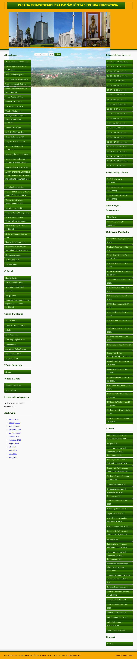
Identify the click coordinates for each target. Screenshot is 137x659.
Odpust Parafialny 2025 (116, 513)
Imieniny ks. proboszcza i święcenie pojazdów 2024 (117, 545)
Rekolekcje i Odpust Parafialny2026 (115, 624)
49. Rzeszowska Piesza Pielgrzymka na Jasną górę (15, 219)
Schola (8, 330)
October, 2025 (14, 437)
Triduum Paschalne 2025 (116, 484)
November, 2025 (15, 433)
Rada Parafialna (11, 321)
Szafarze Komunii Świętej (15, 325)
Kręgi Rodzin (10, 344)
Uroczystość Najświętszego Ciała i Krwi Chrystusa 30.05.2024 (117, 567)
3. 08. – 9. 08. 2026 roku (116, 81)
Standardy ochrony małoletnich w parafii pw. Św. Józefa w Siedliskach (17, 303)
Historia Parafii (11, 278)
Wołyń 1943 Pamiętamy (14, 75)
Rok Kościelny (11, 264)
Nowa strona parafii (12, 255)
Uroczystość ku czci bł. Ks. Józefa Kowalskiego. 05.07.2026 (15, 119)
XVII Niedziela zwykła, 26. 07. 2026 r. (119, 289)
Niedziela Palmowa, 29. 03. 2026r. (117, 248)
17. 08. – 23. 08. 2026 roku (117, 62)
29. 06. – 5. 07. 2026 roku (117, 109)
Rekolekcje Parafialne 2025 (117, 509)
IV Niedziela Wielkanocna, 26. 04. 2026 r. (118, 395)
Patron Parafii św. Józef (14, 283)
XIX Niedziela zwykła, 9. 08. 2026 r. (118, 265)
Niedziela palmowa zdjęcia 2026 (117, 606)
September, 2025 (15, 440)
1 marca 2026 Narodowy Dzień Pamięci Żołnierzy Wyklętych (17, 193)
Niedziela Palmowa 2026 (14, 137)
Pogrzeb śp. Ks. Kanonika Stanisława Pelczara (117, 520)
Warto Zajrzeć (10, 390)
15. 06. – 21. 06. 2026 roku (117, 118)
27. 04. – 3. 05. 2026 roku (117, 151)
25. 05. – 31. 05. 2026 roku (117, 133)
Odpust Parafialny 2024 (116, 630)
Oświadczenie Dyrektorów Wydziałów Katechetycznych (16, 248)
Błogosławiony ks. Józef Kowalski (14, 289)
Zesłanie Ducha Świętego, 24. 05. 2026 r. (118, 363)
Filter (58, 54)
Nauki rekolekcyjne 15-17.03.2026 (14, 148)
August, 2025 (14, 443)
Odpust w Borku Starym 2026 (16, 167)
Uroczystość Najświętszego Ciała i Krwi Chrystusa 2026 (118, 532)
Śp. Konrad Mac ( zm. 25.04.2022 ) (115, 189)
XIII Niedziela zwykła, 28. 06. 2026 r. (118, 322)
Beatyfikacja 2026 (12, 260)
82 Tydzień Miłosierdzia (14, 132)
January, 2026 (14, 426)
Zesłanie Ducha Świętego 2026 (17, 79)
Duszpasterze (10, 296)
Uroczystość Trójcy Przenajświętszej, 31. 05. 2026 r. (119, 354)
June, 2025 (13, 450)
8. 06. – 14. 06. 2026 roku (117, 123)
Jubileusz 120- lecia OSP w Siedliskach (15, 227)
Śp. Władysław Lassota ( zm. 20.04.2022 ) (118, 197)
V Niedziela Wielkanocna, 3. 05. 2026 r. (119, 387)
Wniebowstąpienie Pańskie (15, 84)
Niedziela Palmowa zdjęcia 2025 (117, 502)
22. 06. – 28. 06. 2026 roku (117, 114)
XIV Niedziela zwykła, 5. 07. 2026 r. (118, 314)
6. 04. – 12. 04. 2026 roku (117, 166)
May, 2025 (13, 454)
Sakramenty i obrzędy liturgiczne (115, 223)
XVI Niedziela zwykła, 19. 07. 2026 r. (118, 297)
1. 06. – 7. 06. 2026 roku (116, 128)
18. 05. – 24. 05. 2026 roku (117, 137)
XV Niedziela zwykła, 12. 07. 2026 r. (118, 306)
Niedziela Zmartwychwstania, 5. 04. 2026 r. (119, 420)
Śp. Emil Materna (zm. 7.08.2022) (115, 181)
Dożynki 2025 (112, 443)
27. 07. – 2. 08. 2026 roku (117, 90)
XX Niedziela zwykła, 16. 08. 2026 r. (118, 240)
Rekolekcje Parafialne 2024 (117, 617)
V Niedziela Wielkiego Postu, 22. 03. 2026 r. (118, 256)
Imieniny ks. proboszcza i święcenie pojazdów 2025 (117, 461)
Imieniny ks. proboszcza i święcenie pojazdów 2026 (117, 437)
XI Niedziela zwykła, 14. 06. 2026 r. (118, 338)
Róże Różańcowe (12, 335)
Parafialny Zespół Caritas (15, 340)
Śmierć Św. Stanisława (13, 102)
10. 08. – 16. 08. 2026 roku (117, 76)
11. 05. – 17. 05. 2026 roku (117, 142)
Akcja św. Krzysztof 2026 (15, 142)
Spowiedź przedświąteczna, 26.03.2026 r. (15, 68)
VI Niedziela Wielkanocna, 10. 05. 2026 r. (118, 379)
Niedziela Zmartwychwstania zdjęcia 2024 (118, 593)
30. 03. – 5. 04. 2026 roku (117, 66)
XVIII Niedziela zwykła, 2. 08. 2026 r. (118, 281)
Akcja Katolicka (11, 358)
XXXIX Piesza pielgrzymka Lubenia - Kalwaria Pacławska (16, 161)
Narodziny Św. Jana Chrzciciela (17, 154)
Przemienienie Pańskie (14, 208)
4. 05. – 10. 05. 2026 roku (117, 147)
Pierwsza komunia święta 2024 (118, 587)
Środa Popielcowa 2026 (14, 187)
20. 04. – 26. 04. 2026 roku (117, 156)
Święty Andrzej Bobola (14, 97)
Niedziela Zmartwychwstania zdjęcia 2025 (118, 478)
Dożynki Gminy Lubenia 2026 (16, 62)
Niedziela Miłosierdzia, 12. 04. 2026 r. (118, 412)
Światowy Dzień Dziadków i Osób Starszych (16, 90)
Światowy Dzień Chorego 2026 (17, 213)
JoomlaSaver (128, 655)
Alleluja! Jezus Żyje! (13, 127)
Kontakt (110, 644)
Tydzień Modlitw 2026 (14, 106)
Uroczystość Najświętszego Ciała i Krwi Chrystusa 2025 (118, 469)
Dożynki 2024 (112, 539)
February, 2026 (14, 423)
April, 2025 (13, 457)
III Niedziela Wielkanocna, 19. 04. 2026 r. (118, 403)
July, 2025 (12, 447)
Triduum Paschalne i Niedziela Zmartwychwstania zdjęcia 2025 (118, 578)
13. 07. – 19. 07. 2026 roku (117, 99)
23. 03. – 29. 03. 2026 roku (117, 71)
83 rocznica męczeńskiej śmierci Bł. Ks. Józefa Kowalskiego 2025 (116, 451)
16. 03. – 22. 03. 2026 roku (117, 85)
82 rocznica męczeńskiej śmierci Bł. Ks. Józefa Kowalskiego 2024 (116, 555)
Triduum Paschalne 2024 (116, 600)
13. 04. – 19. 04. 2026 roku (117, 161)
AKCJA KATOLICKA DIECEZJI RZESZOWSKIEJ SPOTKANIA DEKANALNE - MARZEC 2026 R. (17, 177)
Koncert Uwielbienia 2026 (15, 242)
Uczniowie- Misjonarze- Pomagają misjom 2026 (14, 201)
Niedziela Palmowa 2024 (116, 613)
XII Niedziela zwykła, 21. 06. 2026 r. (118, 330)
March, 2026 (13, 419)
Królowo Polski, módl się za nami (16, 235)
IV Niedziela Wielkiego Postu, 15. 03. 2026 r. (118, 273)
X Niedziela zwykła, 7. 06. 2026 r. (119, 346)
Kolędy (8, 372)
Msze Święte (112, 217)
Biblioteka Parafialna (13, 385)
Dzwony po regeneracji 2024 (118, 526)
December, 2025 (15, 430)
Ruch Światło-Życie (12, 354)
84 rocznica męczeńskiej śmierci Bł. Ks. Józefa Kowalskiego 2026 (116, 492)
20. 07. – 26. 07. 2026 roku (117, 95)
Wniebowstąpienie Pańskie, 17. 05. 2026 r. (119, 371)
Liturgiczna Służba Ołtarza (15, 349)
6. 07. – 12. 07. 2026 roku (117, 104)
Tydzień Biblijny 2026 (13, 111)
